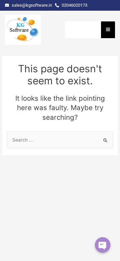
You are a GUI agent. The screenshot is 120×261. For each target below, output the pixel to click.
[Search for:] (60, 140)
